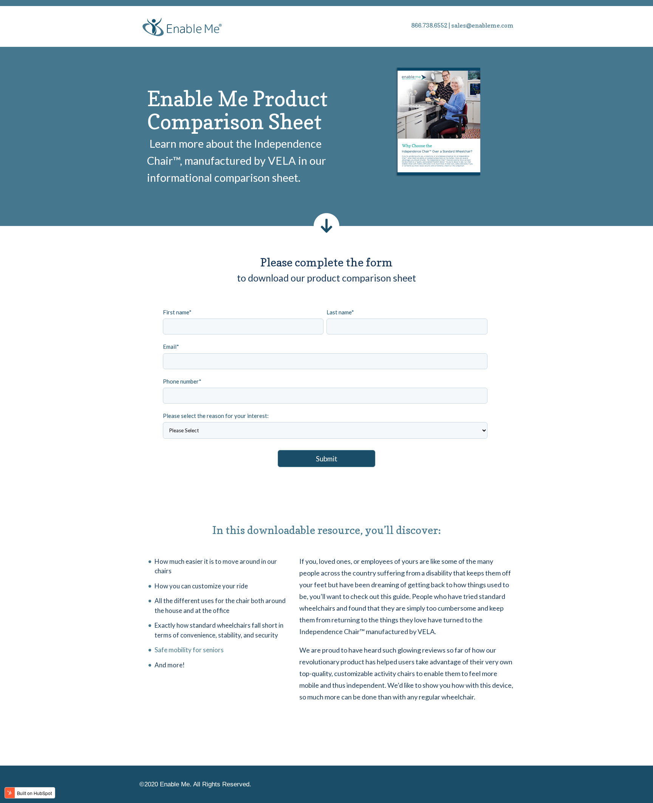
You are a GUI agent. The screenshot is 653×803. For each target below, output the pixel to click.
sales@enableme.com (482, 25)
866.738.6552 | (430, 25)
